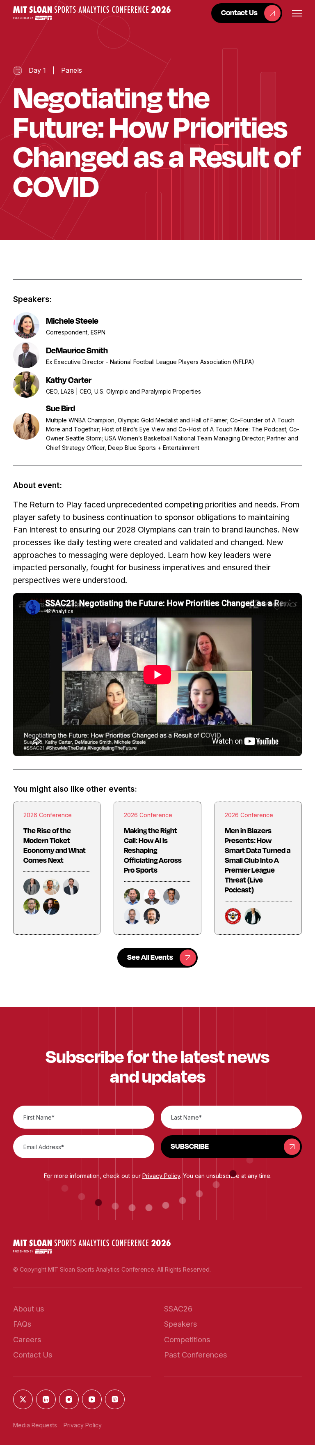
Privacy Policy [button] (161, 1175)
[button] (92, 13)
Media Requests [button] (35, 1425)
